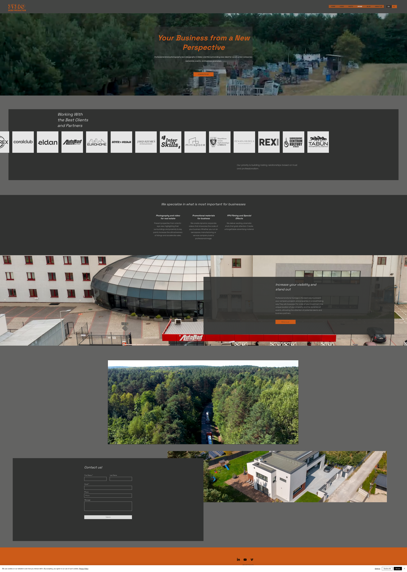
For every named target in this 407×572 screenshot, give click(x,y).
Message (87, 500)
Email (86, 484)
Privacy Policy (83, 569)
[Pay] (404, 289)
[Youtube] (245, 559)
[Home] (404, 296)
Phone (86, 492)
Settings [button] (377, 569)
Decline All (387, 569)
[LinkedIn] (238, 559)
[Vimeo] (252, 559)
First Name (88, 475)
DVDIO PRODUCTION (17, 10)
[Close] (404, 568)
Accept (398, 569)
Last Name (113, 475)
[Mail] (404, 282)
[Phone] (404, 276)
